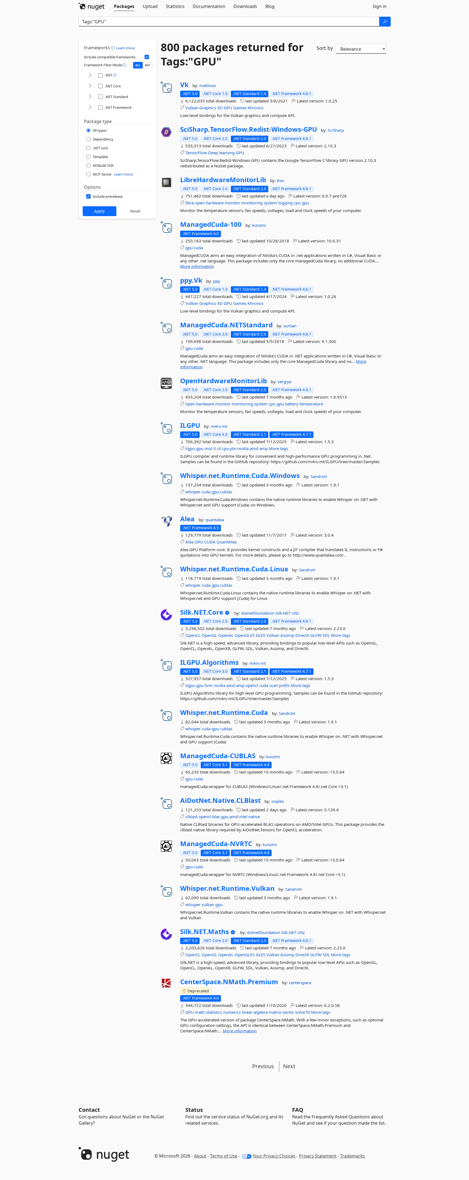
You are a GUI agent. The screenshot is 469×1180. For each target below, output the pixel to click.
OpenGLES (245, 635)
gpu (305, 202)
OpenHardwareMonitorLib (223, 381)
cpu (297, 202)
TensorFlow (196, 152)
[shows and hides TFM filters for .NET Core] (90, 86)
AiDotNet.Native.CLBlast (220, 800)
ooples (277, 801)
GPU (228, 107)
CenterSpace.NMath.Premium (229, 982)
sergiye (284, 381)
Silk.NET (283, 613)
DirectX (302, 635)
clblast (191, 816)
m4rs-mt (219, 426)
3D (220, 107)
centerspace (300, 982)
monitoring (252, 202)
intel (243, 816)
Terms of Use (223, 1156)
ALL (137, 65)
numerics (232, 1012)
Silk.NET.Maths (204, 932)
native (254, 816)
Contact (89, 1109)
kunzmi (259, 225)
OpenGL (209, 635)
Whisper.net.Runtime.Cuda (224, 712)
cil (219, 448)
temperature (311, 403)
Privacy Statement (317, 1156)
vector (288, 1012)
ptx (233, 448)
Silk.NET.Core (201, 612)
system (270, 202)
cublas (226, 491)
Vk (184, 85)
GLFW (315, 635)
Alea (187, 519)
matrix (275, 1012)
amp (263, 448)
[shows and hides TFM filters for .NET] (90, 75)
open (200, 202)
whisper (192, 491)
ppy (216, 281)
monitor (232, 202)
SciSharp (336, 130)
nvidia (243, 448)
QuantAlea (227, 542)
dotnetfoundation (258, 613)
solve (300, 1012)
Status (194, 1109)
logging (285, 202)
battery (291, 403)
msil (208, 448)
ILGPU (190, 425)
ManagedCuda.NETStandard (226, 325)
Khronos (255, 107)
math (200, 1012)
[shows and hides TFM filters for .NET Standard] (90, 96)
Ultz (295, 613)
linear (247, 1012)
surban (290, 325)
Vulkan (191, 107)
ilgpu (190, 448)
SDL (326, 635)
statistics (214, 1012)
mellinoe (207, 85)
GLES (260, 635)
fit (308, 1012)
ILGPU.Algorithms (209, 662)
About (200, 1156)
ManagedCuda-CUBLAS (217, 756)
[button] (113, 48)
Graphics (207, 107)
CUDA (209, 542)
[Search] (385, 22)
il (215, 448)
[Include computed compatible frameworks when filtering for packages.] (146, 57)
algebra (261, 1012)
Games (239, 107)
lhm (280, 180)
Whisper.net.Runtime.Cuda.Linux (234, 569)
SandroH (318, 476)
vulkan (208, 904)
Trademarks (352, 1156)
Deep (213, 152)
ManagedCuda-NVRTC (216, 844)
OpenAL (226, 635)
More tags (278, 448)
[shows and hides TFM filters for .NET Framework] (90, 107)
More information (197, 266)
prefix (284, 685)
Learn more (125, 47)
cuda (198, 247)
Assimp (287, 635)
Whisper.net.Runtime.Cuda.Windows (240, 475)
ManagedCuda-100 (210, 224)
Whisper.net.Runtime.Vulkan (227, 888)
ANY (147, 65)
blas (216, 816)
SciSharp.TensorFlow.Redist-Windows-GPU (248, 129)
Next (289, 1066)
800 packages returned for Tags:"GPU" (232, 54)
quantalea (214, 519)
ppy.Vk (191, 280)
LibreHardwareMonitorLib (223, 180)
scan (273, 685)
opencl (252, 685)
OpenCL (192, 635)
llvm (209, 685)
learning (227, 152)
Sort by (324, 48)
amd (254, 448)
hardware (215, 202)
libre (189, 202)
